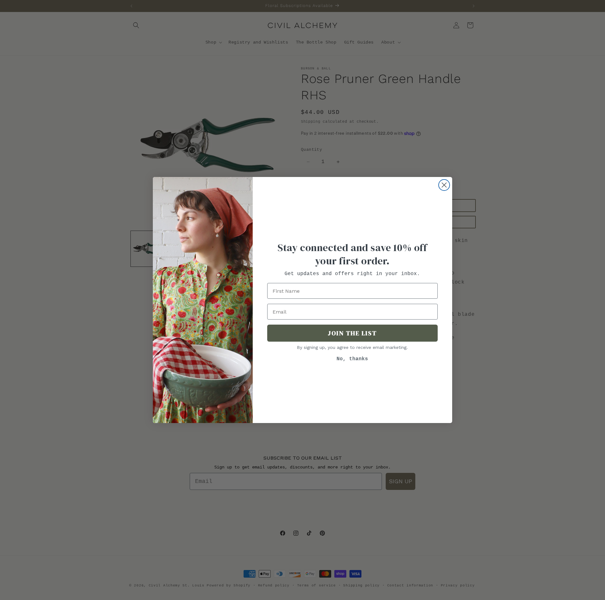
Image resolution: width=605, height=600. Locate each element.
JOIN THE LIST (352, 333)
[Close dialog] (444, 185)
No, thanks (352, 359)
